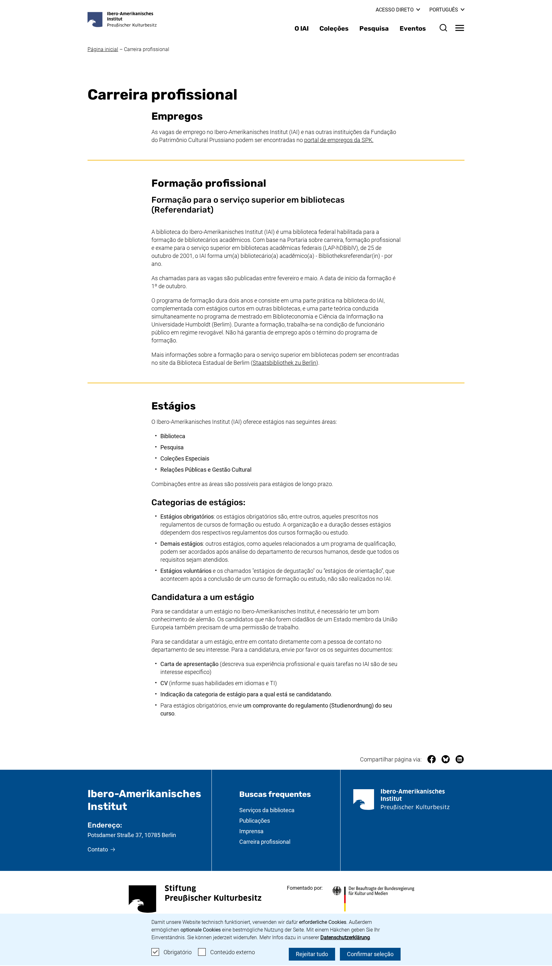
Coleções (334, 28)
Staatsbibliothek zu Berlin (284, 362)
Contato (98, 849)
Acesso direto (395, 10)
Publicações (254, 820)
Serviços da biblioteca (267, 810)
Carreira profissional (146, 49)
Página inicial (103, 49)
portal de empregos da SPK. (338, 140)
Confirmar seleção (370, 954)
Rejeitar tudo (312, 954)
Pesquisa (374, 28)
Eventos (413, 28)
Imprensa (251, 831)
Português (446, 10)
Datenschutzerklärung (345, 937)
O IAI (302, 28)
